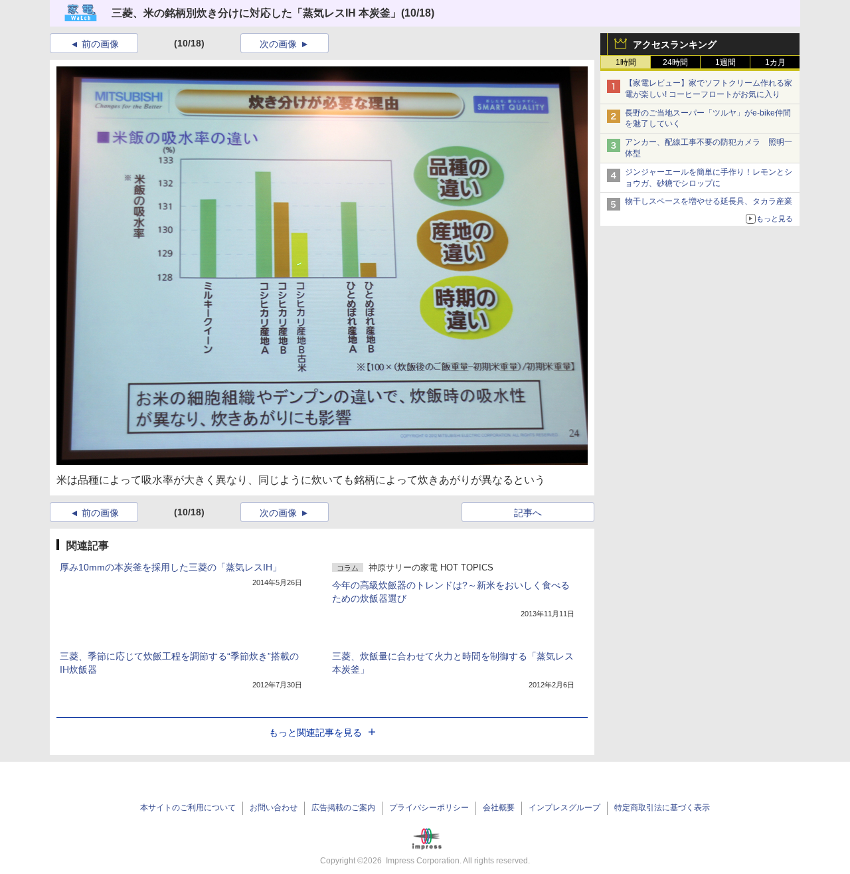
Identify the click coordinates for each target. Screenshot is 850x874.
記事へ (528, 512)
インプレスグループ (564, 807)
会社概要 (499, 807)
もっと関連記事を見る (315, 732)
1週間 (725, 62)
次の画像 (278, 44)
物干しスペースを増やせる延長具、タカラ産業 (708, 201)
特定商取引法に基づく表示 (662, 807)
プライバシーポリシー (429, 807)
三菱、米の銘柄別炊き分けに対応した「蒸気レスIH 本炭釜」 (256, 13)
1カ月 (775, 62)
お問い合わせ (274, 807)
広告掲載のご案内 (343, 807)
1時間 (626, 62)
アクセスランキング (675, 44)
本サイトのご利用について (188, 807)
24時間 (675, 62)
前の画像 (100, 44)
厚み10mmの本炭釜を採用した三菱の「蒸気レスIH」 (171, 567)
